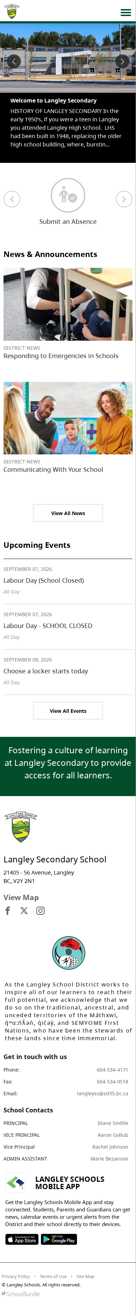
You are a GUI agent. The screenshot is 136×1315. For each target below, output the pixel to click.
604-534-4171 (112, 1069)
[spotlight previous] (14, 61)
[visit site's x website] (24, 911)
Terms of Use (53, 1276)
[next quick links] (124, 199)
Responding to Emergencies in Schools (61, 356)
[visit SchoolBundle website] (66, 1294)
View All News (68, 513)
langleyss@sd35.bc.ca (102, 1093)
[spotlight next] (122, 61)
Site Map (85, 1276)
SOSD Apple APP (22, 1239)
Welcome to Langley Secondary (53, 100)
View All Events (68, 711)
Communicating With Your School (53, 469)
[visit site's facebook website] (7, 911)
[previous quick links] (11, 199)
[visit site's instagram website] (40, 911)
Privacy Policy (16, 1276)
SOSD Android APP (58, 1239)
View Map (21, 897)
